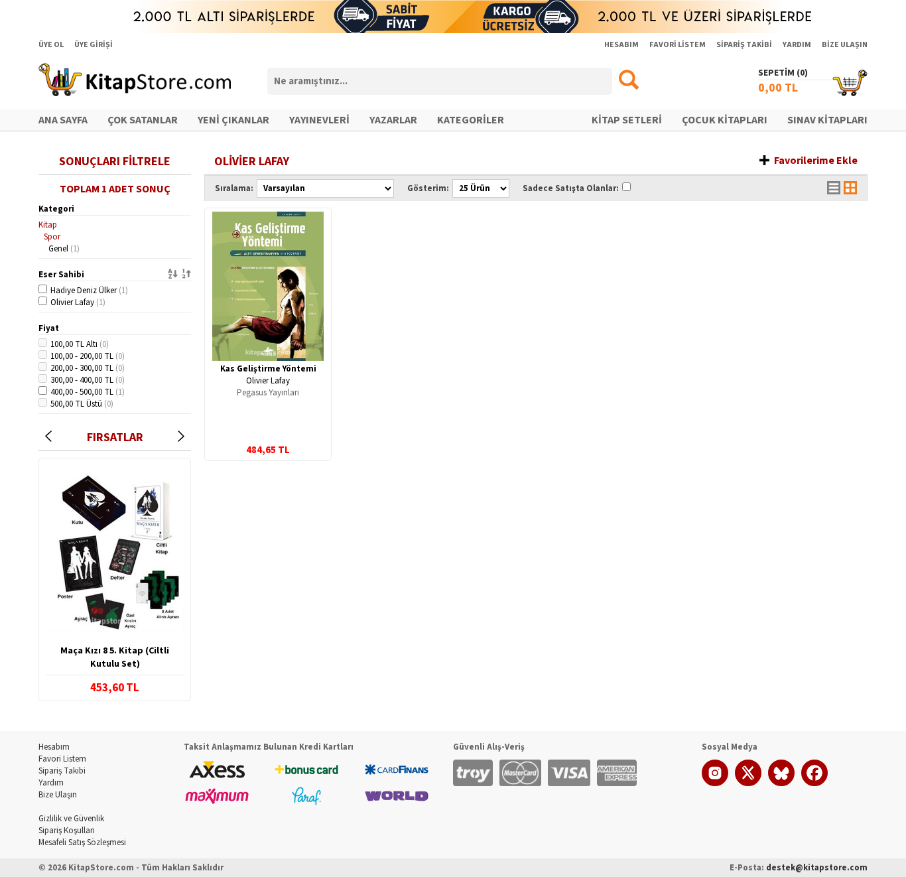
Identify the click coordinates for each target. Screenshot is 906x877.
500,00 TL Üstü (81, 404)
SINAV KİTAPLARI (827, 120)
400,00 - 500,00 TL (87, 392)
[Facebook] (814, 783)
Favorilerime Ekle (816, 160)
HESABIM (621, 44)
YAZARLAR (393, 120)
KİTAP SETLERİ (627, 120)
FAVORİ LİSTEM (677, 44)
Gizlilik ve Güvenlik (71, 819)
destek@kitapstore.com (817, 868)
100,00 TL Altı (79, 344)
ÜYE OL (51, 44)
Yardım (51, 783)
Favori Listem (62, 759)
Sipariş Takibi (62, 771)
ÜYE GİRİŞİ (93, 44)
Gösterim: (428, 188)
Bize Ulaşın (57, 795)
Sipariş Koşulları (66, 831)
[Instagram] (715, 783)
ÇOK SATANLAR (142, 120)
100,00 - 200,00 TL (87, 356)
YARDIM (797, 44)
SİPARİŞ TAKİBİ (744, 44)
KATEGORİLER (470, 120)
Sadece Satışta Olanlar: (571, 188)
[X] (748, 783)
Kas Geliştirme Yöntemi (268, 369)
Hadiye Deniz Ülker (89, 291)
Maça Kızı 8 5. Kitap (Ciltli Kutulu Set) (114, 657)
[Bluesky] (781, 783)
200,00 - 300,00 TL (87, 368)
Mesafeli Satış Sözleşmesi (82, 842)
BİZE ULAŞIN (845, 44)
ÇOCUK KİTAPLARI (724, 120)
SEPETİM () (783, 73)
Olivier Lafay (77, 302)
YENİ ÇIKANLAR (233, 120)
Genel (64, 249)
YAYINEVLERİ (319, 120)
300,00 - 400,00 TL (87, 380)
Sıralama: (234, 188)
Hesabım (54, 747)
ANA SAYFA (63, 120)
